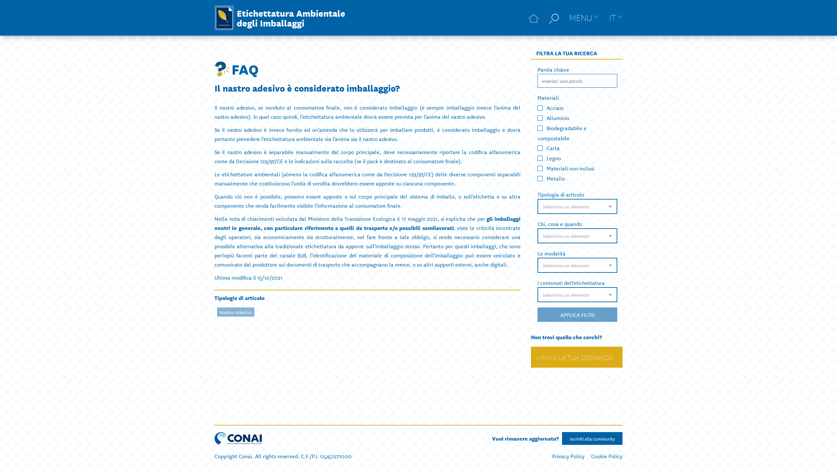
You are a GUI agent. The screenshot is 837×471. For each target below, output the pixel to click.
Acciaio (555, 107)
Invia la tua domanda (577, 357)
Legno (554, 158)
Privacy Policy (568, 456)
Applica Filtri (577, 314)
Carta (553, 148)
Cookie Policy (607, 456)
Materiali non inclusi (570, 168)
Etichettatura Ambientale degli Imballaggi (291, 17)
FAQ (245, 69)
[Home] (533, 17)
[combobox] (577, 206)
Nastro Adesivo (236, 312)
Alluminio (558, 117)
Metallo (556, 178)
